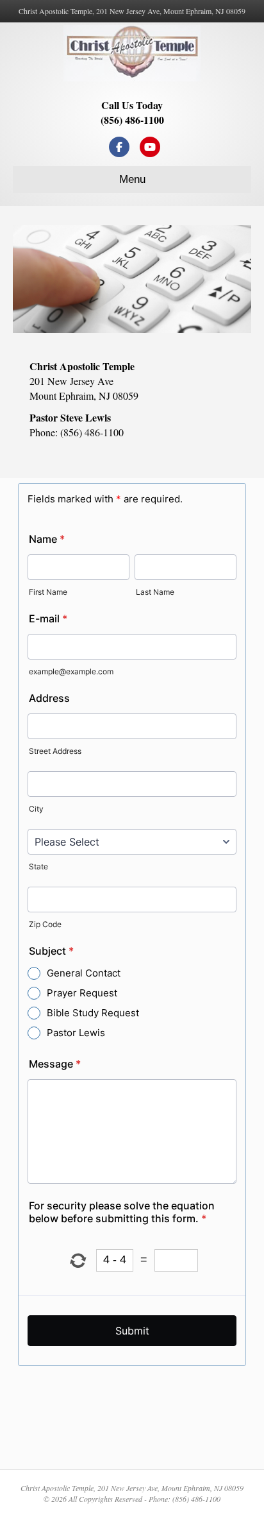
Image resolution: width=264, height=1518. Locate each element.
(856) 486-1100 (132, 119)
